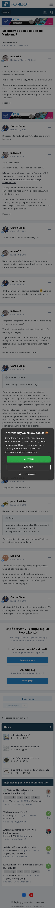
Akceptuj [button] (29, 459)
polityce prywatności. (28, 452)
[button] (27, 474)
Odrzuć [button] (28, 467)
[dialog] (27, 454)
